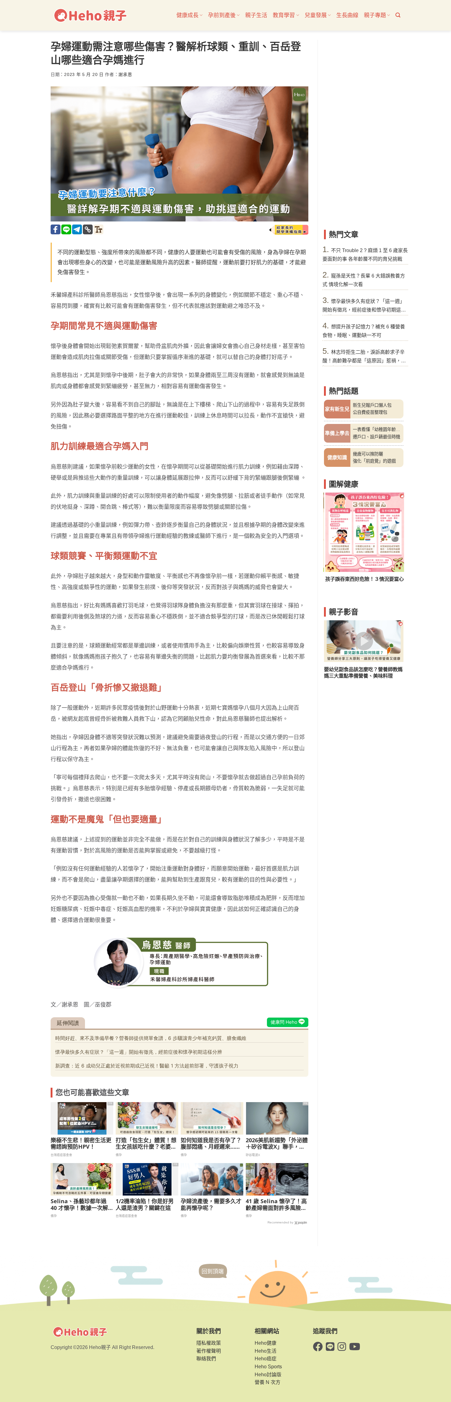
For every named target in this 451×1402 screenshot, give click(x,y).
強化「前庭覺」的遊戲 (374, 461)
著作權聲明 (208, 1351)
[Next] (394, 541)
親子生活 (256, 15)
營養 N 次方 (267, 1382)
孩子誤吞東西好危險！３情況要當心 (363, 579)
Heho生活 (265, 1351)
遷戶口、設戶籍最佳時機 (376, 436)
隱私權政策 (208, 1343)
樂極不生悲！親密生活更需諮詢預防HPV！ (81, 1143)
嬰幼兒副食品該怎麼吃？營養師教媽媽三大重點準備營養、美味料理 (363, 672)
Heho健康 (265, 1343)
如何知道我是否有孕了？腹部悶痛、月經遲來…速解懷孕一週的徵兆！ (211, 1143)
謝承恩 (125, 74)
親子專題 (375, 15)
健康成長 (187, 15)
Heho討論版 (268, 1374)
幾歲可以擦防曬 (368, 454)
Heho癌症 (265, 1358)
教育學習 (284, 15)
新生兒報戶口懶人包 (372, 405)
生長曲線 (347, 15)
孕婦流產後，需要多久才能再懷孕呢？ (211, 1204)
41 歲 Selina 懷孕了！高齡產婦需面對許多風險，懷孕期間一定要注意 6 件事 (276, 1204)
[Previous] (332, 541)
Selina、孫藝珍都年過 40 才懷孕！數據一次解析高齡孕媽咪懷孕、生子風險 (81, 1204)
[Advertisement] (363, 132)
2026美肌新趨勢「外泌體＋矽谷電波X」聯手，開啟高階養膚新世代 (277, 1143)
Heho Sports (268, 1366)
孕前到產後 (222, 15)
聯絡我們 (206, 1358)
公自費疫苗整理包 (370, 412)
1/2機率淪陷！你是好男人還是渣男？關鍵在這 (145, 1204)
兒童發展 (316, 15)
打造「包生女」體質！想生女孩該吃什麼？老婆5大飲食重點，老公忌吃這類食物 (146, 1143)
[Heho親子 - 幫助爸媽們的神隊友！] (90, 15)
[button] (397, 15)
